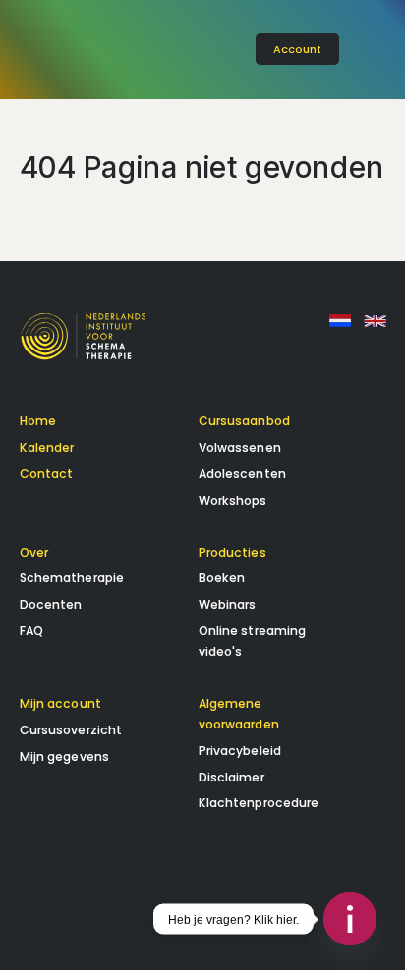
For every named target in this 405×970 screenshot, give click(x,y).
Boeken (222, 577)
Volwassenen (240, 447)
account (297, 49)
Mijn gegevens (65, 756)
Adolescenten (242, 473)
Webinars (228, 604)
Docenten (51, 604)
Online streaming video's (253, 641)
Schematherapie (72, 577)
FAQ (31, 630)
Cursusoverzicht (71, 730)
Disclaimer (231, 777)
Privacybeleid (240, 750)
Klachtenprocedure (259, 802)
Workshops (233, 500)
